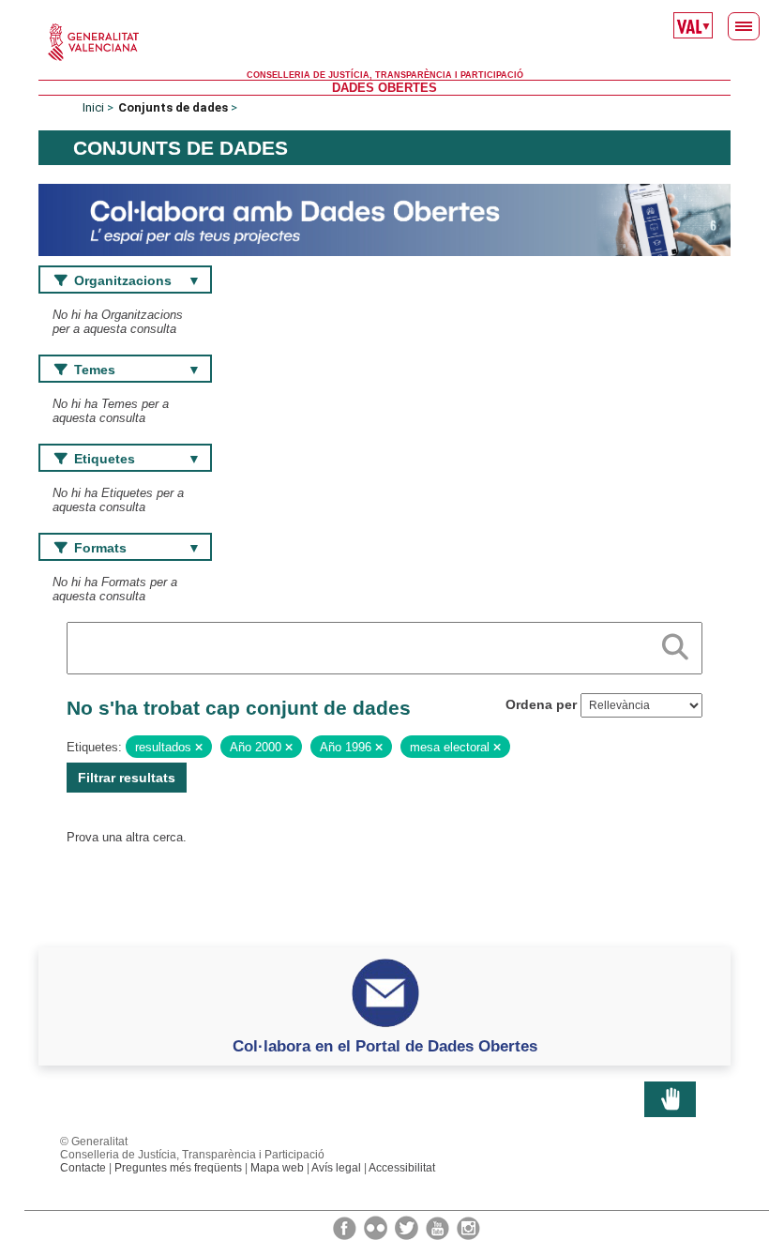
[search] (675, 643)
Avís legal (336, 1167)
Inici (93, 107)
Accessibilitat (402, 1167)
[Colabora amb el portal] (384, 219)
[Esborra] (199, 747)
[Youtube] (439, 1226)
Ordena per (541, 704)
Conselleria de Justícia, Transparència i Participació (385, 75)
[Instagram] (468, 1226)
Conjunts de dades (173, 107)
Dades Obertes (384, 88)
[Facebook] (346, 1226)
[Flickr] (377, 1226)
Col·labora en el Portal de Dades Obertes (385, 1045)
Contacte (83, 1167)
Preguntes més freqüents (178, 1167)
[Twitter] (408, 1226)
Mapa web (277, 1167)
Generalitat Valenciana (384, 42)
